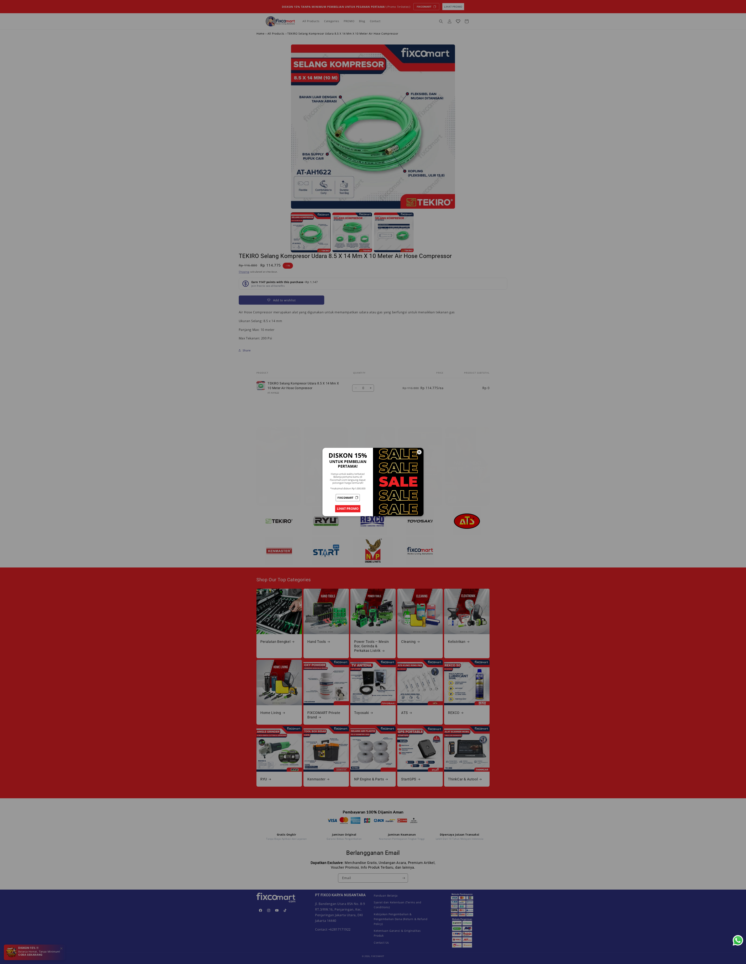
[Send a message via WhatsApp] (738, 940)
